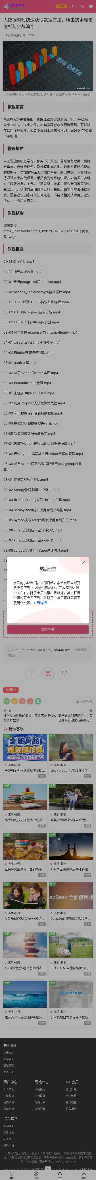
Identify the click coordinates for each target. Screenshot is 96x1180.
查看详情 (40, 603)
